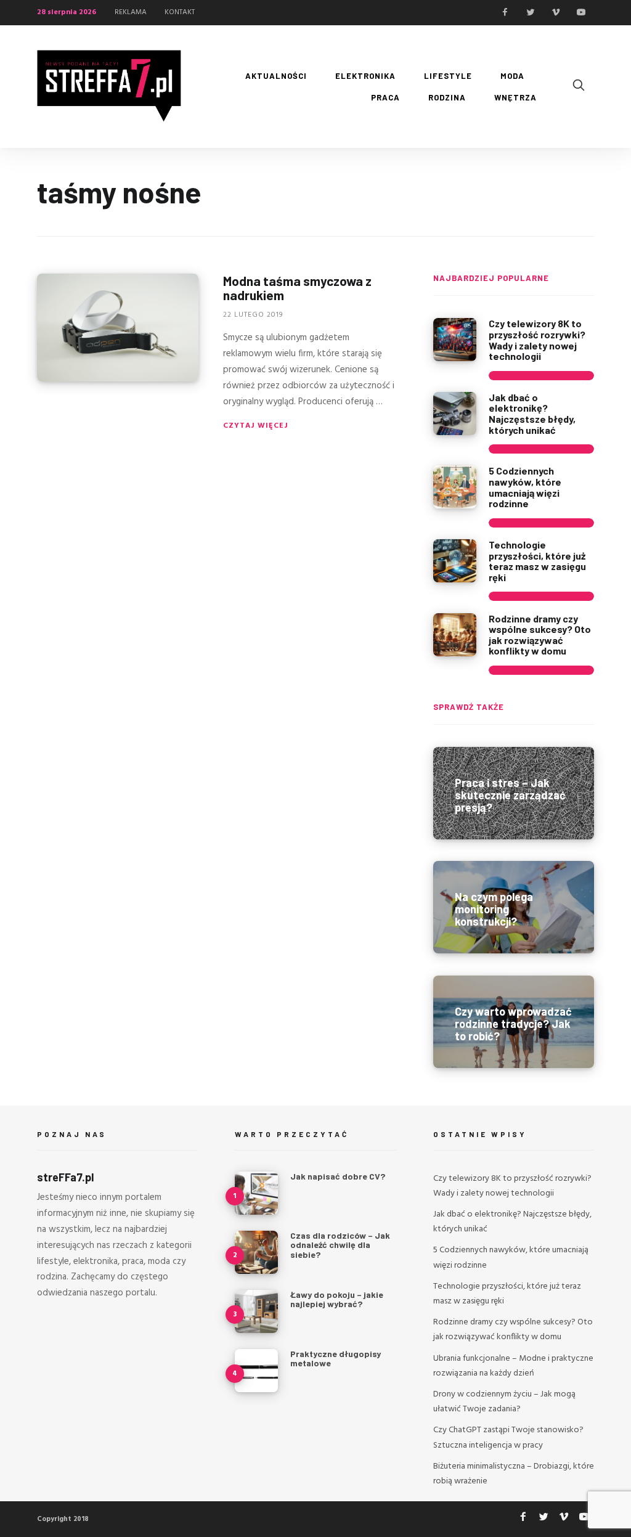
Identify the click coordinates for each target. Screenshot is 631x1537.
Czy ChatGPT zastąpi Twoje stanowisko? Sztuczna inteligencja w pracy (508, 1437)
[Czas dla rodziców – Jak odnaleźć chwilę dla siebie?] (256, 1252)
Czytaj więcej (255, 426)
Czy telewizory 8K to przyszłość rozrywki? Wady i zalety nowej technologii (537, 339)
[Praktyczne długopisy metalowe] (256, 1370)
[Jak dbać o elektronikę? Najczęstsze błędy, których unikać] (454, 413)
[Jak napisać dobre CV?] (256, 1193)
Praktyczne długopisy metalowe (335, 1358)
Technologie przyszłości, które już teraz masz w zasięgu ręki (537, 561)
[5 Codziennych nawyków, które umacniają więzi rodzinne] (454, 486)
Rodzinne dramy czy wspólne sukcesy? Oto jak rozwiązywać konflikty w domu (540, 635)
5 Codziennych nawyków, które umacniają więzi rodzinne (525, 487)
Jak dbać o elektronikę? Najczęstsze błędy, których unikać (532, 413)
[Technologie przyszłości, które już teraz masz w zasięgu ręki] (454, 560)
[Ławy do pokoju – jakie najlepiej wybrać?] (256, 1311)
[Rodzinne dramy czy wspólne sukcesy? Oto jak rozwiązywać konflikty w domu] (454, 634)
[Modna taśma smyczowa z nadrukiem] (117, 327)
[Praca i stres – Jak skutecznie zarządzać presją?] (513, 793)
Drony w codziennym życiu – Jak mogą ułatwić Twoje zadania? (504, 1401)
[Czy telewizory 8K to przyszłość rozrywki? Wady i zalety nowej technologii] (454, 339)
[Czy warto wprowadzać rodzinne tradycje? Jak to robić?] (513, 1022)
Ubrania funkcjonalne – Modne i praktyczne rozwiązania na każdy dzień (513, 1366)
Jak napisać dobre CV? (337, 1176)
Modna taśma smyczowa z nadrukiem (297, 288)
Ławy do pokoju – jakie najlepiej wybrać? (336, 1299)
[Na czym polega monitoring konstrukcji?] (513, 907)
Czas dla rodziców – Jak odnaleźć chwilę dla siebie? (340, 1245)
